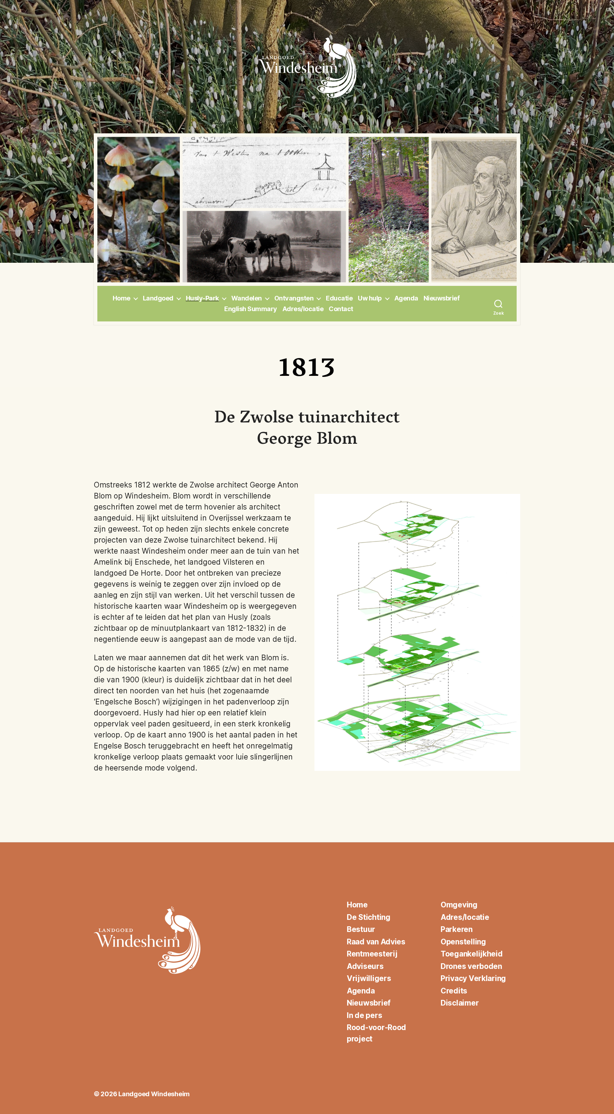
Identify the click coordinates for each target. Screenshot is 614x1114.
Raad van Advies (376, 941)
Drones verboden (471, 966)
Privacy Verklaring (473, 978)
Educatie (339, 298)
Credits (454, 990)
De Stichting (369, 917)
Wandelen (246, 298)
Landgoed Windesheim (154, 1094)
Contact (341, 309)
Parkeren (457, 929)
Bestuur (361, 929)
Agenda (406, 298)
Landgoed (158, 298)
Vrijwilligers (369, 978)
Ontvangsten (294, 298)
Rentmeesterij (372, 953)
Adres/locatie (303, 309)
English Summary (250, 309)
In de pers (364, 1015)
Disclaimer (460, 1002)
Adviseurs (365, 966)
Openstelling (463, 941)
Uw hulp (370, 298)
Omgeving (459, 904)
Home (121, 298)
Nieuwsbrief (442, 298)
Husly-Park (202, 298)
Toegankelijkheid (472, 953)
